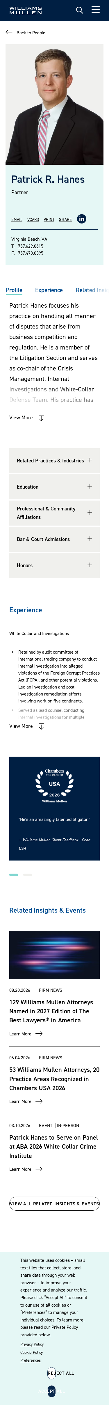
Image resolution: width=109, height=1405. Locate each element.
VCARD (33, 219)
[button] (13, 875)
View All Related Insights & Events (54, 1204)
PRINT (49, 219)
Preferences (30, 1360)
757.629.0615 (30, 246)
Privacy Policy (31, 1344)
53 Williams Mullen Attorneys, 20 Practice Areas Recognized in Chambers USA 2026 (54, 1078)
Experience (49, 290)
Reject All (52, 1373)
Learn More (20, 1034)
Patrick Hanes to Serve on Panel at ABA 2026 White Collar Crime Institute (53, 1146)
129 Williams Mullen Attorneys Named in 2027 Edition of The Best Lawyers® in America (51, 1011)
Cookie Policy (31, 1352)
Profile (14, 290)
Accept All (51, 1391)
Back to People (31, 32)
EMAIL (16, 219)
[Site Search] (79, 10)
